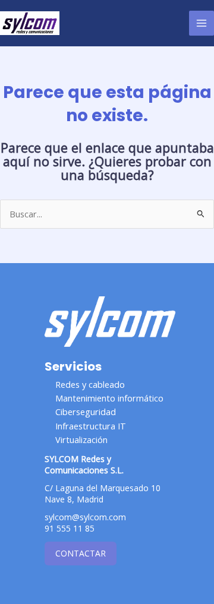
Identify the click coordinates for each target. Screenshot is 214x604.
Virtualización (81, 439)
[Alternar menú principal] (201, 23)
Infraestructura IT (90, 426)
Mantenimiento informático (109, 398)
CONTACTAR (80, 553)
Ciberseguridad (85, 412)
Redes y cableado (90, 384)
